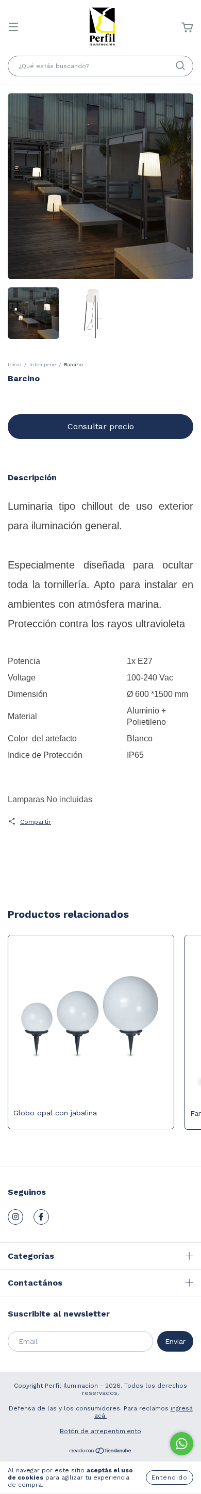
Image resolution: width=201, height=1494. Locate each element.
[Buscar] (180, 65)
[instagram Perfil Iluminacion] (15, 1217)
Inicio (14, 364)
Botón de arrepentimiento (100, 1431)
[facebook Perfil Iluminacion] (41, 1217)
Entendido (170, 1477)
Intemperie (42, 364)
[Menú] (13, 28)
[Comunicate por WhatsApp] (181, 1443)
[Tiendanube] (101, 1452)
